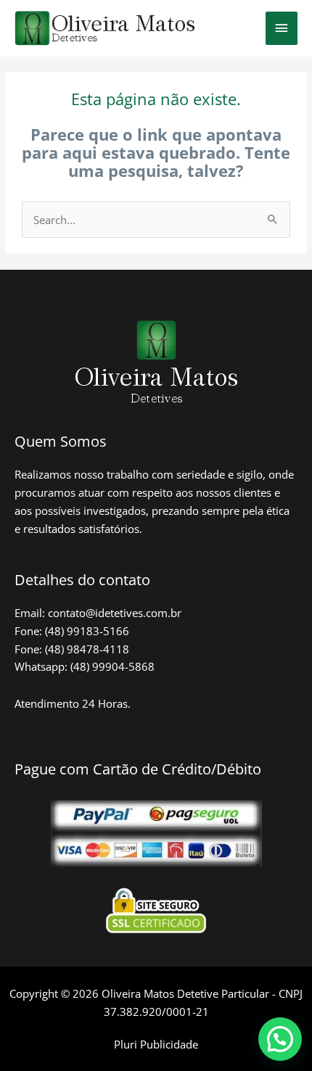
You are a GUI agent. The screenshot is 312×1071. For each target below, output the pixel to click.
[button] (280, 1039)
